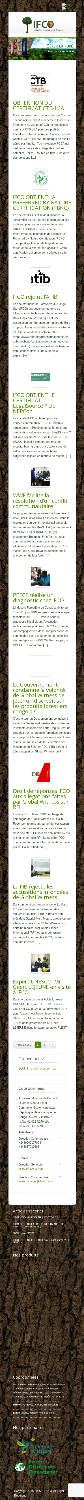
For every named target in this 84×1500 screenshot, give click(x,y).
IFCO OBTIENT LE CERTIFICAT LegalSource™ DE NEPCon (34, 403)
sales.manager (30, 1412)
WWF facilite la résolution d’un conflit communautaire (40, 501)
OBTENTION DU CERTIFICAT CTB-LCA (38, 105)
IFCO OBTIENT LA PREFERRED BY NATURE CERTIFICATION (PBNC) (42, 202)
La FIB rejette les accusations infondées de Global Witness (40, 892)
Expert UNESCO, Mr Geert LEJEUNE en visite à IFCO (42, 987)
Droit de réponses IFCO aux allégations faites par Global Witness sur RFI (41, 799)
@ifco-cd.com (46, 1412)
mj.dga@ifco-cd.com (31, 1168)
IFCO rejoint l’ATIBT (37, 296)
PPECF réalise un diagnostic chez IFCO (38, 597)
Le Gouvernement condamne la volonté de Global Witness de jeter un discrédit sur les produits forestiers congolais (40, 698)
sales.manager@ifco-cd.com (36, 1181)
